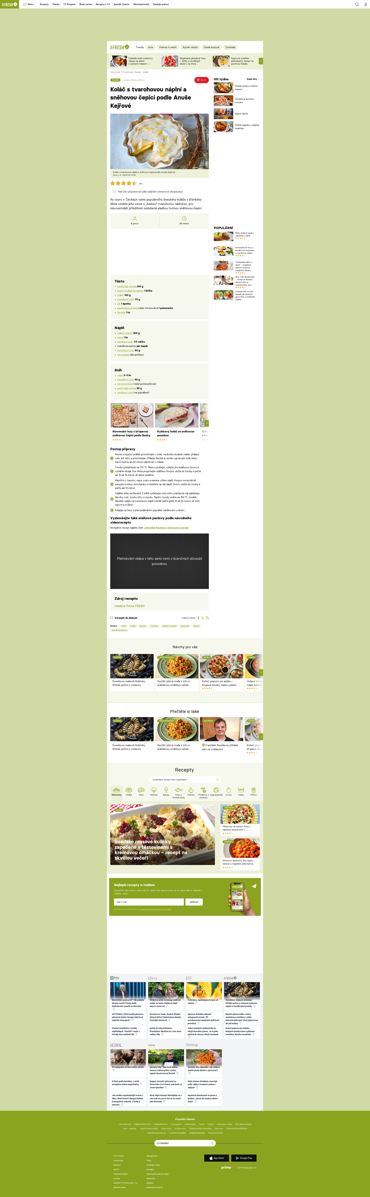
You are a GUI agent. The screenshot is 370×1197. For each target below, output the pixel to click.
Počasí (211, 1124)
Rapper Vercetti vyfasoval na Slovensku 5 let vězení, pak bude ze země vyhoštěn (166, 1084)
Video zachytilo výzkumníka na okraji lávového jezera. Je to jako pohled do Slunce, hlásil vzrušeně (203, 1031)
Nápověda (151, 1178)
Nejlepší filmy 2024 (142, 1124)
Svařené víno (180, 1128)
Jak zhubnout (125, 1124)
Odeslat (194, 902)
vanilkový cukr (125, 341)
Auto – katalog (129, 1128)
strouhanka (123, 354)
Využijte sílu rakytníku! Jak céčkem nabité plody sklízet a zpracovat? (204, 1068)
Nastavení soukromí (155, 1187)
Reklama (117, 1165)
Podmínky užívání (120, 1174)
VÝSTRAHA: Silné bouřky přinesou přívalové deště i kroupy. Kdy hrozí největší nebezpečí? (127, 1017)
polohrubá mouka (126, 286)
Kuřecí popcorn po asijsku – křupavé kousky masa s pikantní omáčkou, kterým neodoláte (220, 683)
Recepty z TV (103, 4)
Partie (201, 1124)
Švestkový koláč (215, 1133)
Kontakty (150, 1169)
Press (149, 1160)
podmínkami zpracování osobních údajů (155, 909)
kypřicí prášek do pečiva (130, 290)
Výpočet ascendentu (156, 1133)
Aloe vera (219, 1128)
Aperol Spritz (241, 113)
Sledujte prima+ (161, 4)
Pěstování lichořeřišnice (236, 1128)
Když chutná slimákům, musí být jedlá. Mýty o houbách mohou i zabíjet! (202, 1084)
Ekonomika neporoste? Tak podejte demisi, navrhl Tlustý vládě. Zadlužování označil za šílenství (128, 1003)
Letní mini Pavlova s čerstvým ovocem (166, 527)
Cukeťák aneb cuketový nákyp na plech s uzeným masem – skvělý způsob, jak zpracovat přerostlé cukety (140, 65)
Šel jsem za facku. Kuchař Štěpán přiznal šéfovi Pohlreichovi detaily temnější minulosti (165, 1017)
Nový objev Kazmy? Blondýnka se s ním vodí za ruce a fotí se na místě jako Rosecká (166, 1098)
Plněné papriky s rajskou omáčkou (247, 127)
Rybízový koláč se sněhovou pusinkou (175, 433)
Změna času (190, 1124)
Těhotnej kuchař (141, 4)
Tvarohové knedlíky (177, 1133)
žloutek (121, 312)
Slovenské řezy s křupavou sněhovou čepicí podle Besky (131, 433)
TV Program (69, 4)
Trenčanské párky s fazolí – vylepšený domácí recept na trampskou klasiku (243, 266)
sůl (118, 303)
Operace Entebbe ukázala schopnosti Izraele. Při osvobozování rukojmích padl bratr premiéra (203, 1019)
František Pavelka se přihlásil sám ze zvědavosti (220, 747)
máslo (120, 295)
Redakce (150, 1183)
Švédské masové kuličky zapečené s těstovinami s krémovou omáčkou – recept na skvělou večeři (151, 850)
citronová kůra (125, 383)
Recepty (44, 4)
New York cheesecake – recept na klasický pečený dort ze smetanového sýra (245, 281)
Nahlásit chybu (119, 1187)
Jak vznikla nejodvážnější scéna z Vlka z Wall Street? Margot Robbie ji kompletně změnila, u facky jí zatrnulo (127, 1100)
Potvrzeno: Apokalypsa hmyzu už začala (203, 1001)
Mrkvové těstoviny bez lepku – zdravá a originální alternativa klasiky (239, 863)
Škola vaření (85, 4)
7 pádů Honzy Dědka (148, 1128)
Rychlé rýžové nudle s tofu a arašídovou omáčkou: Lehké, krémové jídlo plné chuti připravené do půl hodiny (173, 683)
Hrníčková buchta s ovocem (244, 101)
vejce (120, 337)
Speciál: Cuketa (121, 4)
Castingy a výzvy (153, 1165)
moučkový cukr (125, 299)
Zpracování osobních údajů (158, 1174)
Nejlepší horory (161, 1124)
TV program (176, 1124)
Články (56, 4)
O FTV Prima (118, 1156)
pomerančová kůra (127, 308)
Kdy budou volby (224, 1124)
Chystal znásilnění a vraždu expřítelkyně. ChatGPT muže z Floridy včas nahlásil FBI (126, 1031)
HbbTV (116, 1169)
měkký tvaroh (124, 332)
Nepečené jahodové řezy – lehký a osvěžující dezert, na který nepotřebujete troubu (193, 62)
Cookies (116, 1178)
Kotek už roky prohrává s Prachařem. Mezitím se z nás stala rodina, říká (165, 1031)
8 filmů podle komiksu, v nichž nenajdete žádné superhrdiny (125, 1083)
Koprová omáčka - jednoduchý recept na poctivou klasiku (242, 61)
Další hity (252, 79)
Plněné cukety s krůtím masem (246, 88)
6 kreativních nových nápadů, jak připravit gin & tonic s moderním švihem (245, 295)
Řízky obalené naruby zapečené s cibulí (244, 234)
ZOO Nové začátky (243, 1124)
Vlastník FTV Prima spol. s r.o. (125, 1183)
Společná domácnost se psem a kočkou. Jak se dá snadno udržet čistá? (203, 1098)
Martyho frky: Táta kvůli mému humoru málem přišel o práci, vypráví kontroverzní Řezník (163, 1070)
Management (152, 1156)
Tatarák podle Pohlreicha (200, 1128)
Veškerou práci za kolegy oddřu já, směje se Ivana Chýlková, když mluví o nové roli (165, 1003)
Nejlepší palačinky (197, 1133)
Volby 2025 (166, 1128)
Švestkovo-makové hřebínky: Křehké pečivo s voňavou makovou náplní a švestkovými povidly (130, 683)
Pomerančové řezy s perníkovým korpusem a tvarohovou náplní (245, 250)
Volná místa (118, 1160)
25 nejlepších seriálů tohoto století (128, 1067)
